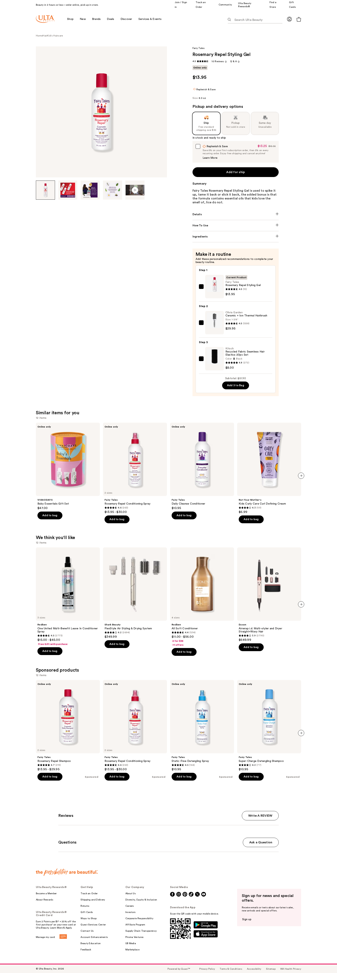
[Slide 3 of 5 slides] (90, 190)
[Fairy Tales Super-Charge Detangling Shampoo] (269, 725)
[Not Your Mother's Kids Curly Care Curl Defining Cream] (269, 468)
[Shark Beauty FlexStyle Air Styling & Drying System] (135, 593)
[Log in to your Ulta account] (289, 19)
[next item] (301, 476)
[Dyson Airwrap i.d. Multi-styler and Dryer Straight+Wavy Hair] (269, 594)
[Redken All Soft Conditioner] (202, 596)
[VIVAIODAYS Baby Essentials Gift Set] (68, 466)
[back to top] (325, 961)
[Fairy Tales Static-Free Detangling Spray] (202, 725)
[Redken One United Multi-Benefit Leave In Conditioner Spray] (68, 596)
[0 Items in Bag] (298, 19)
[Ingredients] (235, 236)
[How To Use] (235, 225)
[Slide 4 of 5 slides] (112, 190)
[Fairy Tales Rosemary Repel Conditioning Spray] (135, 468)
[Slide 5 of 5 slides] (135, 190)
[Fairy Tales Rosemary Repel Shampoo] (68, 725)
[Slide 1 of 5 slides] (45, 190)
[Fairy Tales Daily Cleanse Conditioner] (202, 466)
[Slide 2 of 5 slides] (67, 190)
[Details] (235, 214)
